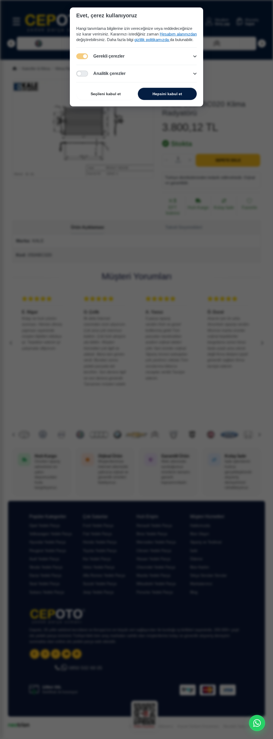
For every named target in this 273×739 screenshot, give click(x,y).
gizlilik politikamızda (152, 39)
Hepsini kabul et (167, 94)
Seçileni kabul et (106, 94)
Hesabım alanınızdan (178, 34)
